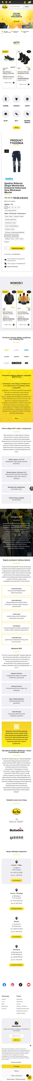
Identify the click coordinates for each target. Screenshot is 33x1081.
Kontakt (4, 999)
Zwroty (18, 1004)
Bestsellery (5, 1006)
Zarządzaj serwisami (16, 1062)
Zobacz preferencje (16, 1075)
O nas (3, 1002)
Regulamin (19, 999)
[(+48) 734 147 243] (3, 2)
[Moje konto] (25, 2)
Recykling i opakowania (22, 1008)
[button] (30, 1045)
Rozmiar (7, 204)
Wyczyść (6, 242)
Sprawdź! (16, 21)
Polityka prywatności (20, 1079)
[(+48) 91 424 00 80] (6, 2)
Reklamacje (19, 1002)
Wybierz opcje (8, 82)
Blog (3, 1004)
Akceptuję (16, 1066)
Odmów (16, 1071)
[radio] (6, 207)
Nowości (4, 1008)
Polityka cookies (11, 1079)
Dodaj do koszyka (17, 248)
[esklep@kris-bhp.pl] (10, 2)
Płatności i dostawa (21, 1006)
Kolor (6, 213)
